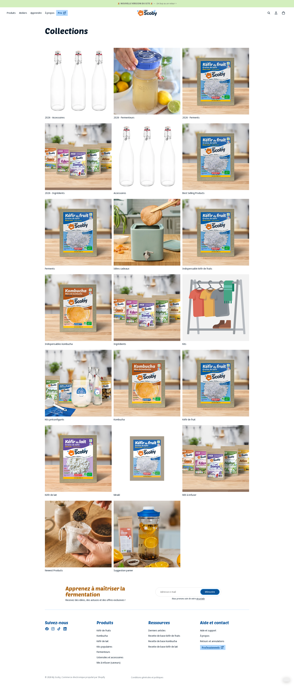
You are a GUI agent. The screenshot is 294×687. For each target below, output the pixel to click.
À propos (204, 635)
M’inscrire (210, 591)
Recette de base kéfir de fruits (164, 635)
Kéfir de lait (103, 641)
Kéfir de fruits (104, 630)
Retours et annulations (212, 641)
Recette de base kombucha (162, 641)
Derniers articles (157, 630)
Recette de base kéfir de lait (163, 646)
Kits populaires (104, 646)
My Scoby (56, 677)
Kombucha (102, 635)
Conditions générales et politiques (147, 677)
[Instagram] (53, 629)
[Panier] (283, 13)
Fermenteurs (103, 651)
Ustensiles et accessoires (110, 657)
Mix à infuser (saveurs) (108, 662)
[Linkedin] (65, 629)
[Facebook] (47, 629)
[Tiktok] (59, 629)
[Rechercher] (269, 13)
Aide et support (208, 630)
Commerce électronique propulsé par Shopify (83, 677)
